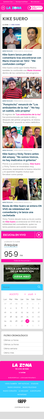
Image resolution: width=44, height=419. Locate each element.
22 (33, 317)
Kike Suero (35, 164)
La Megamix (23, 391)
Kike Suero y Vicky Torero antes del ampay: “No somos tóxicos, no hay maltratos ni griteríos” (20, 157)
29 (33, 321)
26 (16, 321)
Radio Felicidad (29, 387)
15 (33, 312)
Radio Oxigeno (14, 387)
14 (27, 312)
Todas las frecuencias (22, 260)
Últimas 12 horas (11, 340)
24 (5, 321)
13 (22, 312)
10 (5, 312)
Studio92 (34, 384)
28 (27, 321)
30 (39, 321)
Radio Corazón (10, 391)
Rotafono (22, 395)
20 (22, 317)
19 (16, 317)
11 (10, 312)
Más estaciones (35, 1)
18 (11, 317)
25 (11, 321)
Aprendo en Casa (8, 1)
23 (39, 317)
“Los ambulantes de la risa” (28, 114)
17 (5, 317)
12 (16, 312)
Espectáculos (7, 51)
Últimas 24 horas (11, 344)
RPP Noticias (23, 384)
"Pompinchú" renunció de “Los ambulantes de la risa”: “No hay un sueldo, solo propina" (21, 107)
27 (22, 321)
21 (27, 317)
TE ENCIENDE (22, 369)
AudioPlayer (35, 391)
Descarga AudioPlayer (22, 1)
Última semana (10, 348)
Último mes (9, 353)
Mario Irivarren (34, 70)
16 (39, 312)
